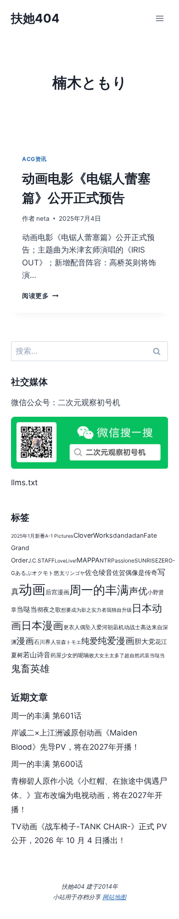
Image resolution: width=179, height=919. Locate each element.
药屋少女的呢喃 (69, 655)
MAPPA (88, 560)
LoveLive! (66, 561)
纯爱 (89, 641)
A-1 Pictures (59, 536)
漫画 (25, 641)
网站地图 (114, 897)
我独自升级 (119, 610)
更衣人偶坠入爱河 (85, 627)
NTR (105, 560)
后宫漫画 (57, 592)
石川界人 (45, 641)
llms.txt (24, 482)
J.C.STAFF (41, 560)
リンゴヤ (75, 573)
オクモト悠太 (48, 572)
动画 (32, 589)
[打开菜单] (159, 18)
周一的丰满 (99, 589)
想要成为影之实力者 (83, 610)
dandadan (128, 535)
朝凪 (112, 627)
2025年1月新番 (28, 536)
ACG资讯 (34, 158)
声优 (138, 591)
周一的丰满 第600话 (47, 764)
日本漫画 (42, 625)
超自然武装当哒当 (144, 656)
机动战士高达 (134, 627)
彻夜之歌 (49, 609)
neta (43, 218)
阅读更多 (40, 295)
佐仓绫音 (98, 572)
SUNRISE (146, 560)
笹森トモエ (68, 642)
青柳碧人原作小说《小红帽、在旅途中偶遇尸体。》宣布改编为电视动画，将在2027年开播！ (89, 795)
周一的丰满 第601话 (46, 715)
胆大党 (144, 641)
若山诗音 (36, 654)
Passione (122, 560)
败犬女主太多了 (106, 656)
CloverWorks (93, 535)
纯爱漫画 (116, 640)
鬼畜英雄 (30, 668)
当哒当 (27, 609)
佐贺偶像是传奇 (134, 572)
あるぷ (23, 572)
